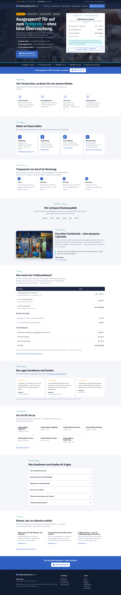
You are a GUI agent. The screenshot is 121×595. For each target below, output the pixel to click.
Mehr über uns (63, 260)
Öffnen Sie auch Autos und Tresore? (42, 496)
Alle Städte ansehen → (23, 447)
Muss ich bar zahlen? (37, 490)
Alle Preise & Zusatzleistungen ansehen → (29, 353)
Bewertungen (87, 584)
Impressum (87, 586)
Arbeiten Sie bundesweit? (38, 502)
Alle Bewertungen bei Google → (57, 374)
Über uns (85, 6)
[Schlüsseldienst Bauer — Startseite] (27, 6)
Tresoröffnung (65, 6)
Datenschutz (87, 588)
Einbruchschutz (76, 6)
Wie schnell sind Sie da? (38, 471)
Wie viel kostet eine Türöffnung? (41, 477)
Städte (85, 580)
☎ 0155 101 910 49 (77, 70)
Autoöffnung (56, 6)
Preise (85, 579)
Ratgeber (86, 582)
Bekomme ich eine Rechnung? (40, 483)
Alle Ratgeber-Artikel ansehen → (26, 549)
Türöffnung (46, 6)
